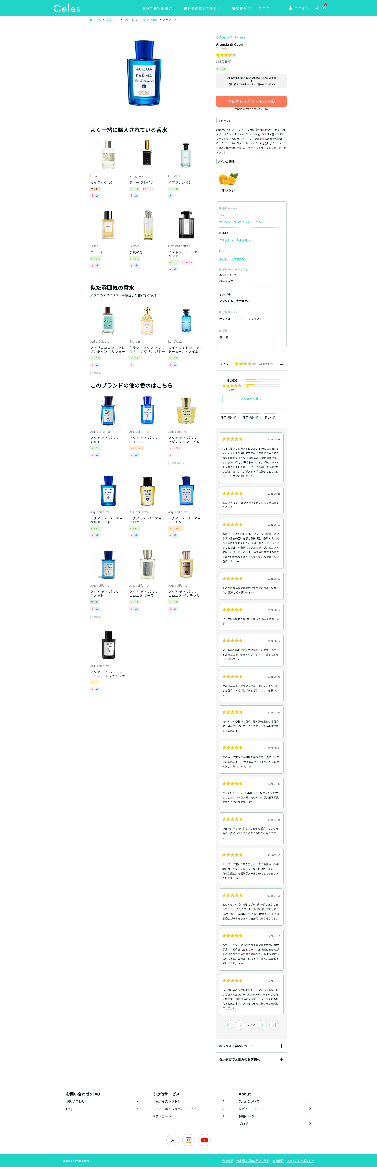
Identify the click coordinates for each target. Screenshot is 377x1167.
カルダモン (243, 240)
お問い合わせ (75, 1101)
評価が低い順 (250, 417)
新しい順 (270, 417)
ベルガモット (241, 222)
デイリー (239, 319)
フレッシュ (226, 301)
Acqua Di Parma (232, 37)
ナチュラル (243, 301)
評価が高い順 (228, 417)
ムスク (223, 258)
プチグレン (226, 240)
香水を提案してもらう (202, 8)
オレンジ (224, 222)
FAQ (69, 1108)
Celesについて (249, 1101)
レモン (257, 222)
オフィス (224, 319)
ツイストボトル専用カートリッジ (175, 1108)
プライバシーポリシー (300, 1160)
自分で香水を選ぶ (157, 8)
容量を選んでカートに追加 (251, 101)
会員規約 (278, 1160)
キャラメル (237, 258)
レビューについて (251, 1108)
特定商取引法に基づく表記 (252, 1160)
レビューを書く (251, 398)
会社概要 (227, 1160)
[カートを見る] (324, 8)
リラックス (255, 319)
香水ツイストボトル (166, 1101)
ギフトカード (161, 1116)
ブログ (264, 8)
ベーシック (226, 281)
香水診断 (239, 8)
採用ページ (246, 1116)
